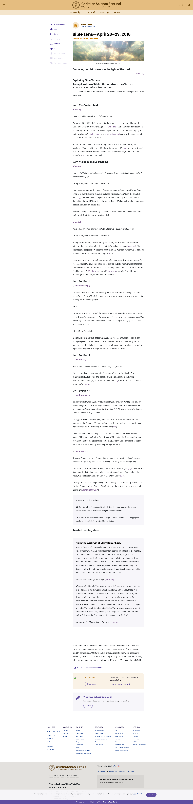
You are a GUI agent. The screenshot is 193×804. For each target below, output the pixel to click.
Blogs (77, 741)
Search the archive (100, 733)
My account (136, 730)
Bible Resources (80, 739)
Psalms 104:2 (94, 134)
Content (79, 727)
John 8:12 (77, 166)
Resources (119, 727)
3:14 (122, 246)
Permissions (122, 771)
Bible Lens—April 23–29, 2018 (102, 34)
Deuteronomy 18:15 (90, 490)
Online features (115, 684)
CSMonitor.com (119, 736)
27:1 (106, 134)
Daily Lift (117, 739)
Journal (65, 730)
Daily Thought (99, 744)
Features (99, 727)
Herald (65, 736)
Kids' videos (79, 736)
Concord (97, 741)
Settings (136, 727)
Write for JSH (51, 735)
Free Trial (135, 736)
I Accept (151, 795)
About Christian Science (122, 747)
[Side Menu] (4, 5)
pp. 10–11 (114, 622)
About (116, 730)
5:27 (116, 380)
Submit (88, 706)
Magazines (67, 727)
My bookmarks (99, 730)
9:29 (87, 384)
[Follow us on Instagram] (118, 766)
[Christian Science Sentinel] (96, 5)
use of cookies (138, 794)
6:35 (79, 197)
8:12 (84, 155)
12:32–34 (131, 246)
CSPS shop (136, 741)
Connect (51, 727)
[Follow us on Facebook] (114, 766)
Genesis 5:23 (80, 359)
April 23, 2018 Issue (88, 27)
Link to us (50, 738)
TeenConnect (80, 733)
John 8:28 (77, 222)
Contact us (54, 731)
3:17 (129, 468)
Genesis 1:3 (112, 126)
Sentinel (65, 733)
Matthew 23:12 (94, 271)
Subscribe (135, 733)
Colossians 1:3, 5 (82, 285)
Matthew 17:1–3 (83, 395)
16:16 (122, 475)
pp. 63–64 (109, 579)
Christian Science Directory (103, 736)
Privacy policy (113, 771)
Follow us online (104, 766)
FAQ (48, 741)
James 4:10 (111, 271)
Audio (126, 684)
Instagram (50, 749)
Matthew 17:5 (82, 451)
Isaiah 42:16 (115, 134)
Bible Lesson (118, 741)
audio (83, 753)
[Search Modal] (189, 5)
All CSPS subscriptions (139, 744)
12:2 (114, 426)
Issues (78, 730)
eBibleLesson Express (101, 739)
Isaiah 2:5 (140, 73)
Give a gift (136, 739)
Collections (79, 744)
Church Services (119, 744)
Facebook (50, 746)
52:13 (110, 253)
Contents (92, 684)
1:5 (124, 148)
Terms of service (101, 771)
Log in (181, 5)
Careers (49, 743)
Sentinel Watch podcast (83, 750)
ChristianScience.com (121, 750)
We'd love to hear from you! (97, 697)
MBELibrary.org (119, 733)
